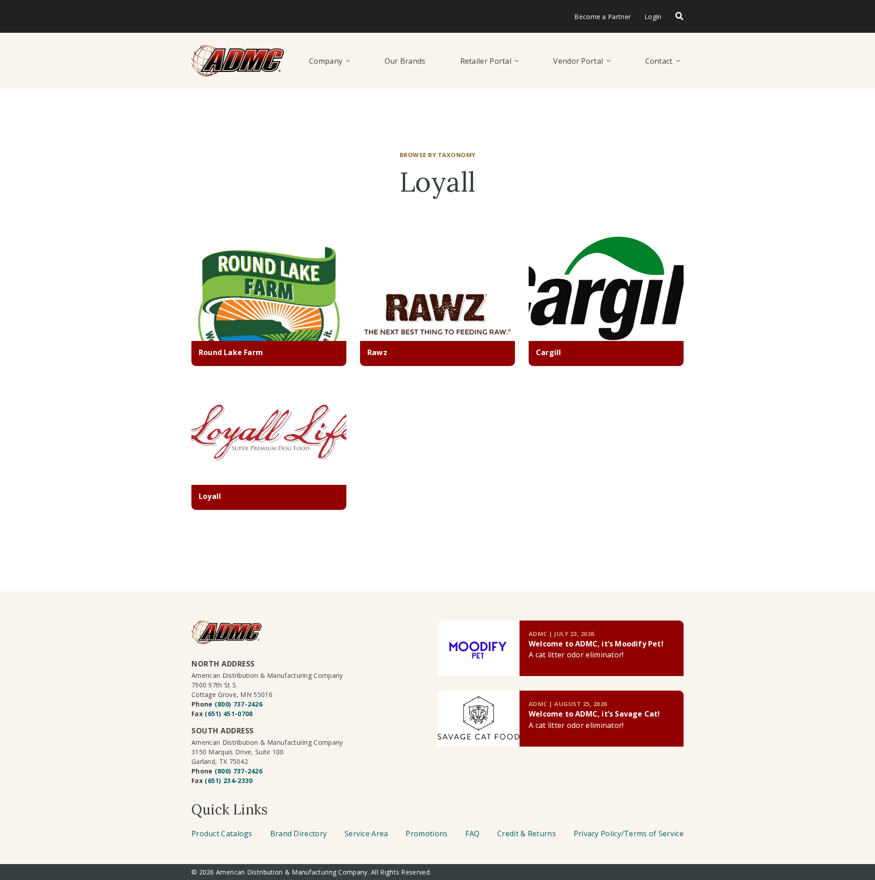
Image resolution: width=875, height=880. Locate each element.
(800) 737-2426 (238, 704)
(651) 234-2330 (228, 780)
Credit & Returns (526, 834)
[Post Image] (268, 289)
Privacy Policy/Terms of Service (629, 834)
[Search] (679, 16)
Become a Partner (602, 16)
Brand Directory (298, 834)
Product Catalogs (221, 834)
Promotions (427, 834)
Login (653, 16)
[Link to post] (479, 649)
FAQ (472, 834)
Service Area (366, 834)
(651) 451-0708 (228, 713)
